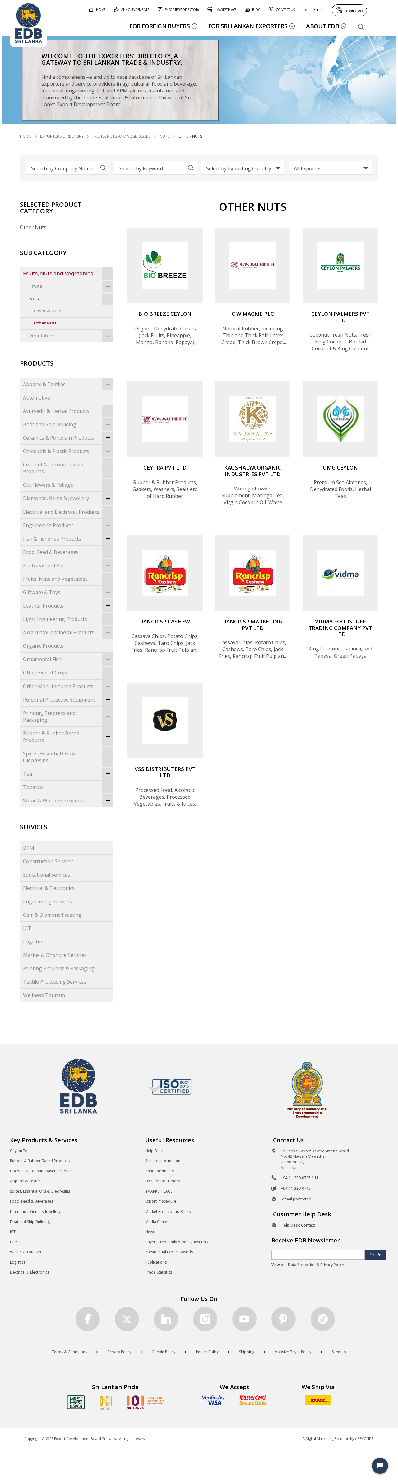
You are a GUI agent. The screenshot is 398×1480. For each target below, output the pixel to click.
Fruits (35, 286)
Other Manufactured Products (58, 686)
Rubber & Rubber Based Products (51, 737)
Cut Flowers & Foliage (48, 484)
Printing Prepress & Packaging (59, 968)
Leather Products (43, 605)
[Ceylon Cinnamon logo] (106, 1402)
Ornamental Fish (42, 659)
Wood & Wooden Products (53, 800)
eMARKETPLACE (158, 1191)
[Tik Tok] (323, 1319)
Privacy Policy (119, 1352)
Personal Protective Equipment (59, 699)
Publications (156, 1262)
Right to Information (162, 1160)
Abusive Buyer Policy (293, 1352)
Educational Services (46, 874)
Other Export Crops (46, 672)
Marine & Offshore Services (55, 955)
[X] (127, 1319)
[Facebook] (88, 1319)
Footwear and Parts (46, 565)
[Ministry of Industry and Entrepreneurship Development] (307, 1089)
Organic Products (43, 645)
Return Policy (207, 1352)
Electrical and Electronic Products (61, 511)
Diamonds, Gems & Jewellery (56, 498)
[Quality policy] (169, 1086)
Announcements (159, 1171)
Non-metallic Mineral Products (58, 632)
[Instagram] (205, 1319)
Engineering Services (47, 901)
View (275, 1264)
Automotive (36, 397)
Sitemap (339, 1352)
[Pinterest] (283, 1319)
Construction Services (48, 861)
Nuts (165, 136)
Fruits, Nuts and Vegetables (121, 136)
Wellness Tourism (44, 995)
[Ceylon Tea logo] (76, 1402)
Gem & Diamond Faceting (52, 914)
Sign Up (375, 1254)
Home (25, 136)
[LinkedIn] (166, 1319)
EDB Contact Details (162, 1181)
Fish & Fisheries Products (52, 538)
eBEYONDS (364, 1438)
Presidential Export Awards (169, 1252)
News (150, 1231)
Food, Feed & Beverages (51, 552)
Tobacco (33, 787)
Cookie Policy (163, 1352)
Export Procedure (160, 1201)
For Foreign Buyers (159, 26)
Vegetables (41, 335)
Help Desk (154, 1150)
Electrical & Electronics (49, 888)
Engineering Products (48, 525)
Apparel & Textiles (44, 384)
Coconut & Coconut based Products (53, 468)
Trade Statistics (158, 1272)
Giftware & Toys (41, 592)
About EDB (322, 26)
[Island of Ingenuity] (145, 1402)
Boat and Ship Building (49, 424)
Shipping (246, 1352)
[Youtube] (244, 1319)
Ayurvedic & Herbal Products (56, 411)
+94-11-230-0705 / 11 (299, 1177)
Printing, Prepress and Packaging (49, 716)
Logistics (33, 941)
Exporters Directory (62, 136)
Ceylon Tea (20, 1150)
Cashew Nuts (47, 311)
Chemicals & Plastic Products (56, 451)
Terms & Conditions (69, 1352)
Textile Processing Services (54, 981)
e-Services (354, 10)
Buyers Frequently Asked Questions (176, 1242)
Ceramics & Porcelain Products (58, 437)
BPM (28, 847)
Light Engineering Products (55, 619)
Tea (27, 773)
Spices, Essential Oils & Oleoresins (49, 757)
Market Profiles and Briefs (168, 1211)
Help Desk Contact (298, 1225)
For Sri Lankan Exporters (247, 26)
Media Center (157, 1221)
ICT (27, 928)
